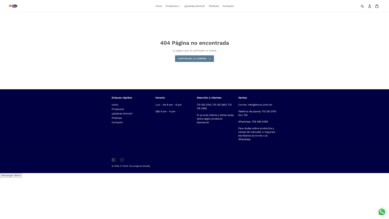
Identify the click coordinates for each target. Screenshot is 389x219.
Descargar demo (11, 175)
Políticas (117, 117)
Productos (118, 109)
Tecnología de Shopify (139, 166)
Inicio (115, 104)
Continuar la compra (192, 58)
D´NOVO (124, 166)
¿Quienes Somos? (122, 113)
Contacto (117, 122)
